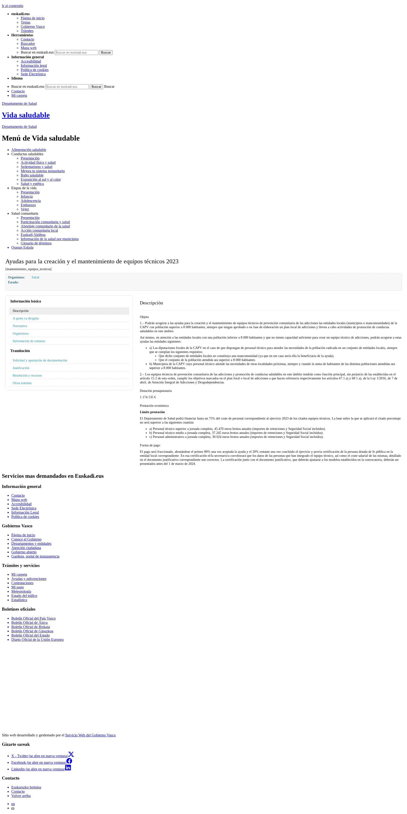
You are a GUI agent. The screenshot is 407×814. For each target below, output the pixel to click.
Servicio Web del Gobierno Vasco (90, 735)
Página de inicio (33, 18)
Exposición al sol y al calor (41, 179)
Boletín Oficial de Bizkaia (30, 627)
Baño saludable (32, 175)
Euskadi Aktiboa (33, 235)
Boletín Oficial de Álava (29, 623)
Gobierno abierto (24, 552)
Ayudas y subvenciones (28, 579)
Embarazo (28, 205)
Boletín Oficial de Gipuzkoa (32, 631)
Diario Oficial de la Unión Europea (37, 640)
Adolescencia (31, 201)
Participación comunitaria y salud (45, 222)
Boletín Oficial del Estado (30, 635)
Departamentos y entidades (31, 543)
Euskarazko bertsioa (26, 787)
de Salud (19, 127)
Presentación (30, 158)
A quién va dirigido (26, 318)
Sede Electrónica (33, 74)
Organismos (20, 333)
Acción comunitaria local (39, 230)
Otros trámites (22, 383)
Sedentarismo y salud (36, 167)
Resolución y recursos (27, 375)
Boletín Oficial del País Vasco (33, 618)
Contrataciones (22, 583)
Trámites (27, 31)
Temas (25, 22)
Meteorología (21, 591)
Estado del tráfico (24, 596)
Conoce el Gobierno (26, 539)
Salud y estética (32, 184)
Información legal (34, 65)
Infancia (27, 196)
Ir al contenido (12, 6)
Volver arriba (21, 796)
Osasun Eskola (22, 247)
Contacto (27, 39)
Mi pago (17, 587)
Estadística (19, 600)
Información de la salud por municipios (50, 239)
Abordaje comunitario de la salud (45, 226)
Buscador (28, 44)
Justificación (21, 368)
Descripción (20, 311)
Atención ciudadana (26, 548)
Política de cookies (35, 70)
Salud (35, 277)
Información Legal (25, 512)
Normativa (20, 326)
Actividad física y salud (38, 162)
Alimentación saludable (28, 150)
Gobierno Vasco (33, 27)
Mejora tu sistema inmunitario (43, 171)
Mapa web (29, 48)
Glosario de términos (36, 243)
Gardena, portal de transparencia (35, 556)
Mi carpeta (19, 95)
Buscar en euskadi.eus (37, 52)
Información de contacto (29, 341)
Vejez (25, 209)
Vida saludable (26, 115)
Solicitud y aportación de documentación (40, 360)
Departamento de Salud (19, 103)
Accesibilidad (31, 61)
